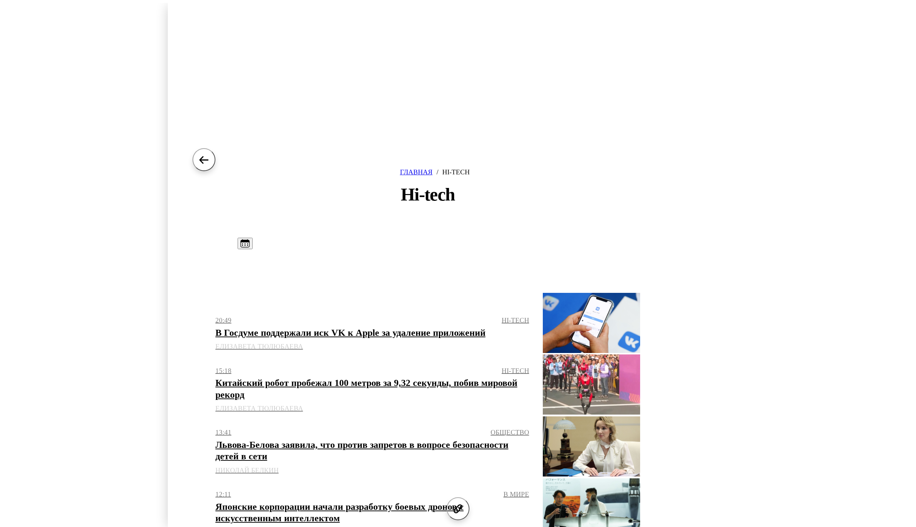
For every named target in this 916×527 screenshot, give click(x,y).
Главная (416, 172)
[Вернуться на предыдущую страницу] (204, 159)
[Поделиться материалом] (458, 508)
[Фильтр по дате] (245, 243)
